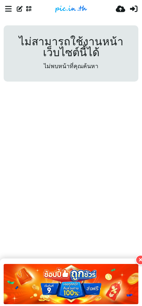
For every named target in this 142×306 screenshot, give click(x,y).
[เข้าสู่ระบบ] (133, 9)
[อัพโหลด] (120, 9)
